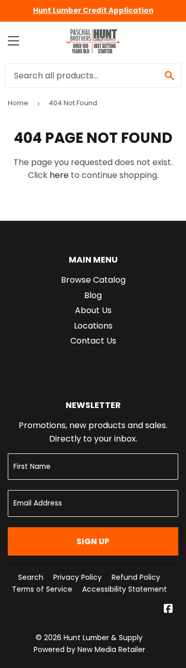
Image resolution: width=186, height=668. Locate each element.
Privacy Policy (77, 577)
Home (18, 103)
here (59, 175)
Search (30, 577)
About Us (93, 310)
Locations (93, 326)
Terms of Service (42, 589)
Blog (93, 295)
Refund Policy (136, 577)
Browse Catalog (93, 280)
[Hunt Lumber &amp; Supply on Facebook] (168, 609)
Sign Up (93, 541)
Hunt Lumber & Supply (103, 637)
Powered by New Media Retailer (89, 649)
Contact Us (93, 341)
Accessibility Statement (124, 589)
